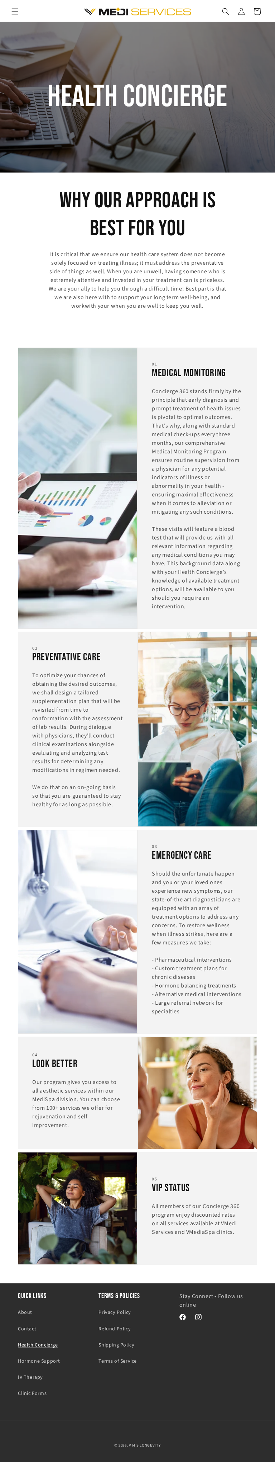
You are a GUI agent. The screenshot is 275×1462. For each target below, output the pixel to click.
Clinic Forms (32, 1393)
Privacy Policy (114, 1312)
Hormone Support (39, 1361)
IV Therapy (30, 1377)
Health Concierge (38, 1345)
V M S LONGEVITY (145, 1445)
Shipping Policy (116, 1345)
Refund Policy (114, 1329)
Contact (27, 1329)
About (25, 1312)
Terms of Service (117, 1361)
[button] (15, 11)
